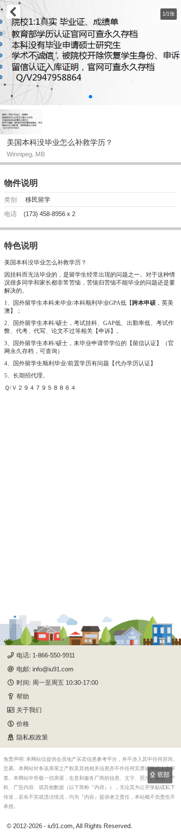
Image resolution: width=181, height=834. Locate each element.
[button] (90, 96)
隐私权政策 (32, 737)
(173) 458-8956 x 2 (49, 213)
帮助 (22, 696)
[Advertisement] (90, 499)
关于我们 (29, 709)
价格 (22, 723)
